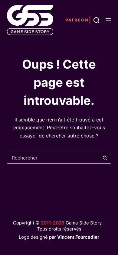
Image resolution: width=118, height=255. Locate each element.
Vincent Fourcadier (78, 237)
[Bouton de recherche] (105, 157)
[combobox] (53, 158)
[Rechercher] (96, 20)
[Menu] (108, 20)
